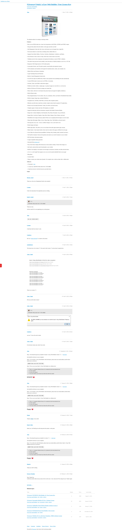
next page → (29, 485)
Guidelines (38, 526)
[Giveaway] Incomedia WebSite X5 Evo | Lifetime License (40, 500)
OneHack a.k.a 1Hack (5, 1)
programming (29, 8)
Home (28, 526)
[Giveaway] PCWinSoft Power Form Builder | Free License (41, 510)
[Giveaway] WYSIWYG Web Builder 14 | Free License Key (41, 495)
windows (34, 8)
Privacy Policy (53, 526)
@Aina (32, 418)
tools (38, 497)
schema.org (37, 142)
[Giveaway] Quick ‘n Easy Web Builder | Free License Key (49, 4)
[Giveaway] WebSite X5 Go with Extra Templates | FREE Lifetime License (44, 515)
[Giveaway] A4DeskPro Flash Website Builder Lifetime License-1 (42, 505)
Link (34, 164)
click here (65, 354)
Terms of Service (45, 526)
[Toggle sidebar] (1, 265)
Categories (33, 526)
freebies (41, 497)
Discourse (34, 529)
